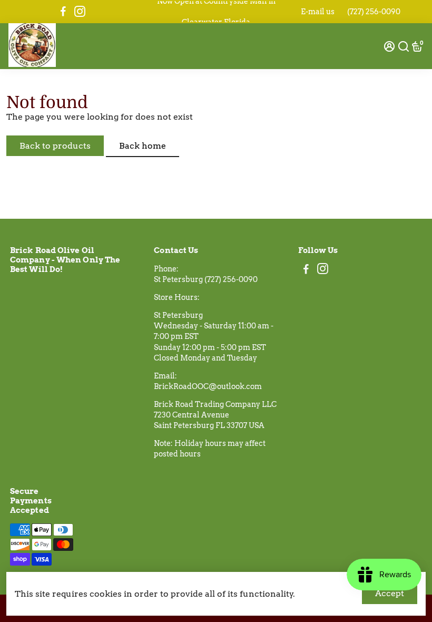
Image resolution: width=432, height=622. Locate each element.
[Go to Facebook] (63, 11)
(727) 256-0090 (373, 11)
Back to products (55, 146)
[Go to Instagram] (79, 11)
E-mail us (318, 11)
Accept (389, 593)
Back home (142, 146)
